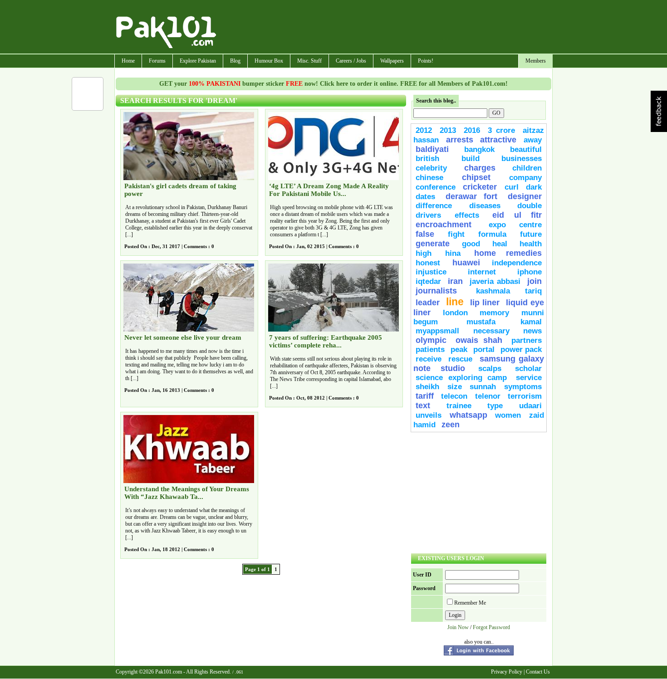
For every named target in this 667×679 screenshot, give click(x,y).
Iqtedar (428, 281)
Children (527, 168)
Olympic (431, 340)
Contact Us (538, 672)
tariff (425, 396)
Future (531, 234)
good (471, 243)
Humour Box (269, 61)
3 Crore (501, 130)
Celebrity (431, 168)
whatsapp (468, 415)
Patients (430, 349)
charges (479, 167)
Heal (499, 243)
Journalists (436, 290)
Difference (434, 205)
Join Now (458, 627)
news (532, 331)
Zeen (450, 424)
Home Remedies (508, 253)
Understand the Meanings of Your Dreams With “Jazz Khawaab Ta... (186, 492)
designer (525, 196)
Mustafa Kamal (504, 322)
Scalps (489, 368)
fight (456, 234)
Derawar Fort (471, 196)
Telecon (454, 396)
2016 (472, 130)
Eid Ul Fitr (517, 215)
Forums (157, 61)
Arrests (459, 139)
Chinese (429, 177)
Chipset (476, 177)
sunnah (483, 386)
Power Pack (521, 349)
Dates (425, 196)
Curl (512, 187)
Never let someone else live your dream (182, 337)
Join (534, 281)
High (424, 253)
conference (436, 187)
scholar (528, 368)
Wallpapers (392, 61)
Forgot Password (491, 627)
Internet (482, 272)
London (455, 312)
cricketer (480, 186)
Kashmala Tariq (509, 291)
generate (433, 243)
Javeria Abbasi (495, 281)
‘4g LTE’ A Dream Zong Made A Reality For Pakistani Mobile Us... (329, 189)
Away (533, 140)
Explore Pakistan (198, 61)
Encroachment (443, 224)
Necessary (491, 331)
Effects (467, 215)
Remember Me (470, 603)
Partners (526, 340)
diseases (484, 205)
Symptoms (523, 386)
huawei (466, 262)
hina (453, 253)
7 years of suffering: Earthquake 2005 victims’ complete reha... (325, 341)
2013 (448, 130)
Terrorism (525, 396)
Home (128, 61)
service (529, 377)
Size (454, 386)
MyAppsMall (437, 331)
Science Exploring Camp (461, 377)
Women (508, 415)
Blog (235, 61)
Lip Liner (485, 302)
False (425, 234)
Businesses (521, 158)
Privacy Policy (506, 672)
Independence (517, 263)
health (531, 243)
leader (428, 302)
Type (495, 405)
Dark (534, 187)
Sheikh (427, 386)
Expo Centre (515, 224)
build (470, 158)
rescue (460, 359)
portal (484, 349)
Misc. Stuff (309, 61)
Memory (494, 312)
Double (529, 205)
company (525, 177)
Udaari (530, 405)
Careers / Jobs (351, 61)
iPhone (529, 272)
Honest (428, 263)
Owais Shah (479, 340)
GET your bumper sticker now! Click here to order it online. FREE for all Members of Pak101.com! (333, 83)
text (423, 405)
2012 (424, 130)
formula (492, 234)
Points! (425, 61)
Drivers (428, 215)
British (427, 158)
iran (455, 281)
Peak (459, 349)
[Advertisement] (385, 27)
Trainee (458, 405)
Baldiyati (432, 149)
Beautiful (526, 149)
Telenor (487, 396)
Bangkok (479, 149)
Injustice (431, 272)
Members (535, 61)
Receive (428, 359)
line (455, 302)
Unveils (428, 415)
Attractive (498, 139)
